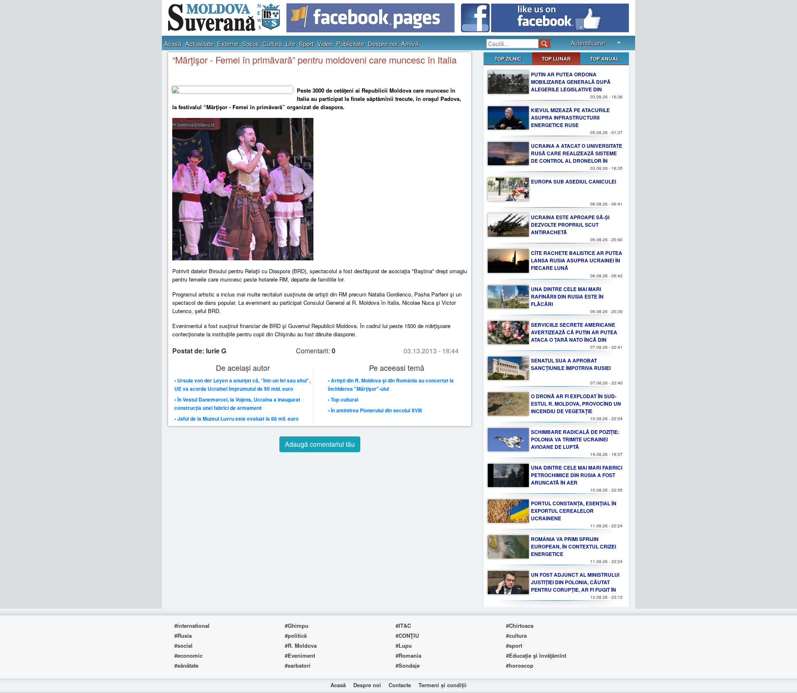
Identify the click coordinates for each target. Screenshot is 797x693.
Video (324, 43)
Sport (306, 43)
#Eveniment (300, 655)
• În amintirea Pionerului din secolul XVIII (375, 410)
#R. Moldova (301, 645)
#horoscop (519, 665)
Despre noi (382, 43)
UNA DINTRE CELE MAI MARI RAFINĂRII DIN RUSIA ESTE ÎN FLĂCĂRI (567, 296)
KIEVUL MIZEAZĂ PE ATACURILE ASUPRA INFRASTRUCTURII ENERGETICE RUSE (570, 117)
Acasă (172, 43)
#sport (514, 645)
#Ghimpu (296, 625)
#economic (188, 655)
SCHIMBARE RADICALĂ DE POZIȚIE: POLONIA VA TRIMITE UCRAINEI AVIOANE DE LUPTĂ (575, 439)
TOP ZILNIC (507, 58)
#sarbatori (297, 665)
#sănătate (186, 665)
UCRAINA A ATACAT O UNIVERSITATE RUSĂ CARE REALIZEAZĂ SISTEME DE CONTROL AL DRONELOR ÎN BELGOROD (576, 157)
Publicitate (350, 43)
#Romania (408, 655)
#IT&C (403, 625)
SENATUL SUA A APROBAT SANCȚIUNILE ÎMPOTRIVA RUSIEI (571, 364)
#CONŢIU (407, 635)
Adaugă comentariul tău (320, 444)
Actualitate (199, 43)
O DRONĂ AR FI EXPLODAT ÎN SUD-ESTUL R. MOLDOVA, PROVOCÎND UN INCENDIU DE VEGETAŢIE (576, 403)
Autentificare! (588, 43)
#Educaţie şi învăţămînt (536, 655)
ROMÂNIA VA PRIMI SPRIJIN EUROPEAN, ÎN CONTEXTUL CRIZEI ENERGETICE (573, 546)
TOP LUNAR (556, 58)
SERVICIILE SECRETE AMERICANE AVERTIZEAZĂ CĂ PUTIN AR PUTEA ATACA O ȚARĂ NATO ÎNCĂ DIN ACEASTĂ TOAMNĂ (574, 336)
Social (250, 43)
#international (192, 625)
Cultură (272, 43)
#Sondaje (408, 665)
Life (290, 43)
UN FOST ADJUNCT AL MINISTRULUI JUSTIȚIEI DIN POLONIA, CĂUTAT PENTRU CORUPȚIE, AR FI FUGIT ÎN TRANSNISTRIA (575, 586)
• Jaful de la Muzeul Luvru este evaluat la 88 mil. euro (236, 418)
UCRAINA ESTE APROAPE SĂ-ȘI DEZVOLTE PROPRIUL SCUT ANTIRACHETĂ (570, 224)
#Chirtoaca (519, 625)
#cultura (516, 635)
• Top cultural (343, 399)
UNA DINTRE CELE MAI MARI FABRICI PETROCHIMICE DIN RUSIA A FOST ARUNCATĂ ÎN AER (576, 475)
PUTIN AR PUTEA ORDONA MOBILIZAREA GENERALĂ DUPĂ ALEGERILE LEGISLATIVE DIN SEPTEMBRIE (571, 85)
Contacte (400, 685)
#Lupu (404, 645)
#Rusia (183, 635)
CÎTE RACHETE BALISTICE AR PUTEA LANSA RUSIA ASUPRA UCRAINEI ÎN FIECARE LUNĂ (576, 260)
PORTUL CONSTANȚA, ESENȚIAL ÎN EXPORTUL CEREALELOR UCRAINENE (573, 511)
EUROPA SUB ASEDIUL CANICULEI (573, 181)
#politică (296, 635)
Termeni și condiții (442, 685)
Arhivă (409, 43)
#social (183, 645)
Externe (227, 43)
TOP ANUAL (604, 58)
